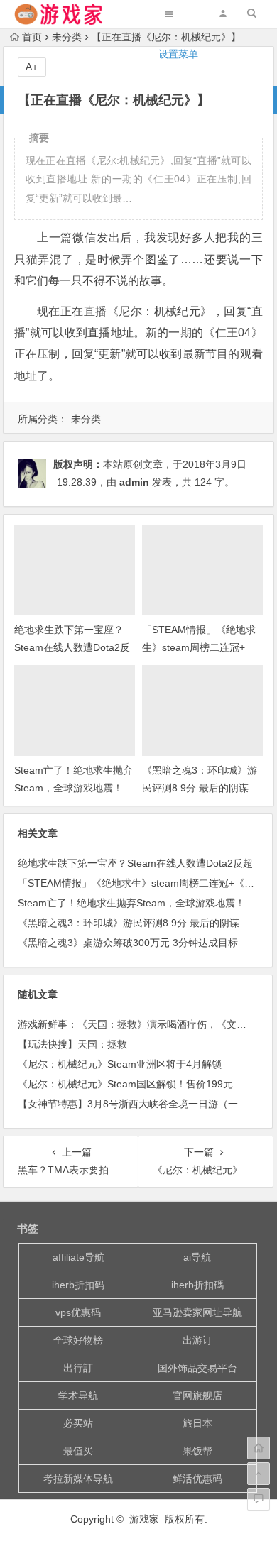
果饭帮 (197, 1451)
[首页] (258, 1448)
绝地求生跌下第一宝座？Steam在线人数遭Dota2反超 (72, 647)
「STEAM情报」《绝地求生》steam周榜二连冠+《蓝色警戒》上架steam (199, 647)
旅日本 (197, 1423)
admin (134, 482)
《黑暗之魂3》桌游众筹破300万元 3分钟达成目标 (128, 942)
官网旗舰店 (197, 1395)
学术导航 (78, 1395)
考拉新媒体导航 (78, 1478)
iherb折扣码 (78, 1284)
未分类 (86, 418)
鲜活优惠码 (197, 1478)
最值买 (78, 1451)
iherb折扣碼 (197, 1284)
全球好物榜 (78, 1340)
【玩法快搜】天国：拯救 (72, 1044)
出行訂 (78, 1368)
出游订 (197, 1340)
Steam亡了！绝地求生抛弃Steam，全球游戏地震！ (131, 903)
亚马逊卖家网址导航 (197, 1312)
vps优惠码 (78, 1312)
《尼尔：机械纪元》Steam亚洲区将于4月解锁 (120, 1064)
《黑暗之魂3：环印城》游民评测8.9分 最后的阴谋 (128, 922)
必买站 (78, 1423)
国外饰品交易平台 (197, 1368)
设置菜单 (178, 54)
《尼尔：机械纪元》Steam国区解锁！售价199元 (125, 1084)
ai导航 (197, 1257)
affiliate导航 (78, 1257)
